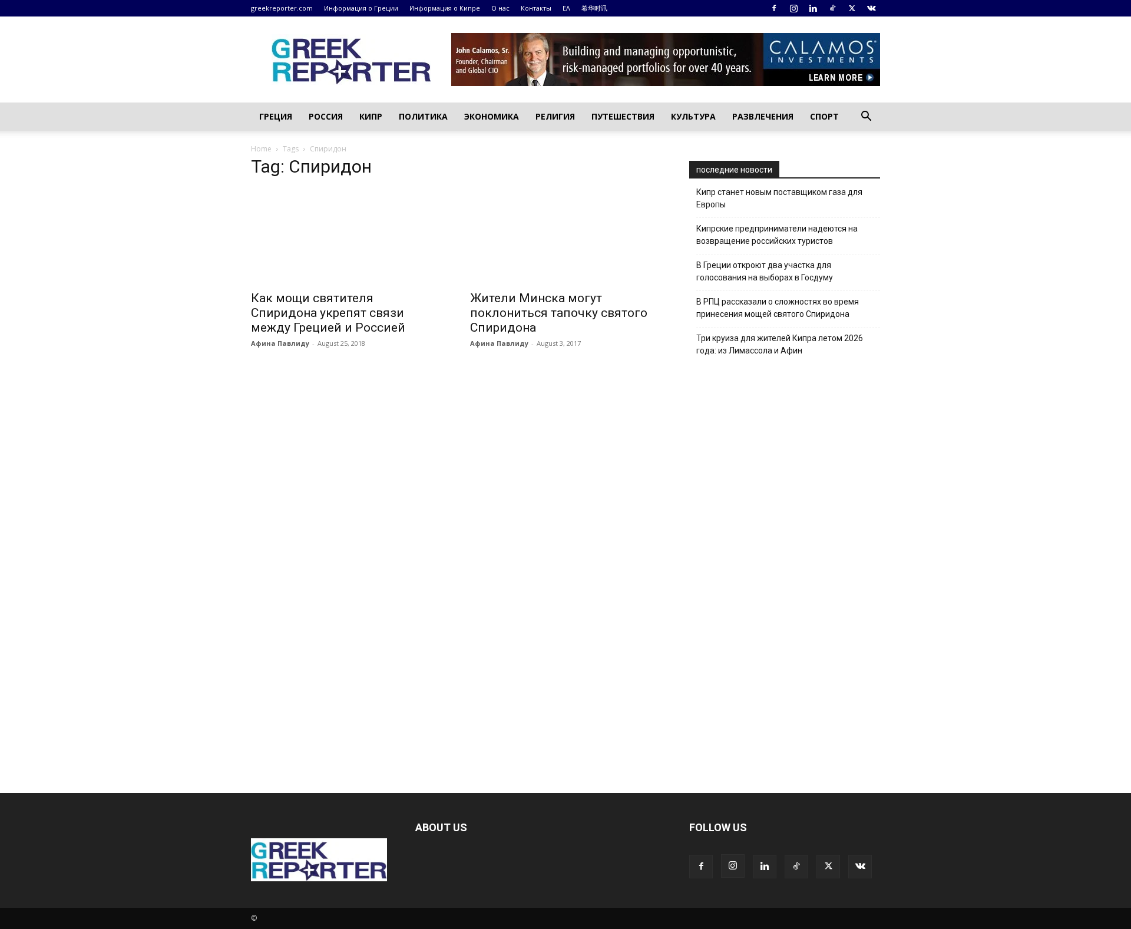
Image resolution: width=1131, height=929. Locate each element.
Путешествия (622, 116)
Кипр (370, 116)
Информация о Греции (361, 8)
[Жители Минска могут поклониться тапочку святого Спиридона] (565, 236)
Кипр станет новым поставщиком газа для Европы (779, 198)
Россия (326, 116)
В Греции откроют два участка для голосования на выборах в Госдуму (764, 271)
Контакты (536, 8)
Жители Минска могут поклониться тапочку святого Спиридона (558, 313)
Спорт (824, 116)
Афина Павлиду (280, 343)
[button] (866, 117)
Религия (555, 116)
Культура (693, 116)
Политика (423, 116)
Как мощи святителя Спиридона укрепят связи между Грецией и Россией (328, 313)
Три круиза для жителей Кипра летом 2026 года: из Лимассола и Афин (779, 344)
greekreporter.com (282, 8)
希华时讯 (594, 8)
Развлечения (762, 116)
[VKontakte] (871, 8)
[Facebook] (774, 8)
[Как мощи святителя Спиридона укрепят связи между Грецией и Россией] (346, 236)
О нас (500, 8)
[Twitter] (852, 8)
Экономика (491, 116)
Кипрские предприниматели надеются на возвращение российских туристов (777, 235)
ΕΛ (566, 8)
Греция (275, 116)
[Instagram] (793, 8)
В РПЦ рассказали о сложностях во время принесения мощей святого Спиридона (777, 308)
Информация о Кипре (444, 8)
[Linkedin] (813, 8)
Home (261, 149)
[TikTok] (832, 8)
